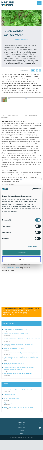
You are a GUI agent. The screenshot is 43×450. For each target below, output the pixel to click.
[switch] (38, 226)
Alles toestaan (21, 253)
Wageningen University (21, 39)
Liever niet (21, 259)
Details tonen (32, 246)
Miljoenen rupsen (9, 403)
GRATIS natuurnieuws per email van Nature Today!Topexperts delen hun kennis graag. (19, 313)
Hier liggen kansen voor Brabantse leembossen (18, 374)
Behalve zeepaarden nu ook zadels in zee (16, 334)
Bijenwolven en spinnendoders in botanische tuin (18, 344)
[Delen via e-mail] (40, 70)
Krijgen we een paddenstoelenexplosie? (15, 329)
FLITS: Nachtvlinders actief (11, 398)
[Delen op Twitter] (34, 70)
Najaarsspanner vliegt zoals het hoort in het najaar (19, 407)
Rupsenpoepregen (9, 394)
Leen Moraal (10, 268)
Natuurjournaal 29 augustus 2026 (14, 363)
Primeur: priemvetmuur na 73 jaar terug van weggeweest (20, 353)
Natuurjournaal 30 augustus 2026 (14, 348)
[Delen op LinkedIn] (37, 70)
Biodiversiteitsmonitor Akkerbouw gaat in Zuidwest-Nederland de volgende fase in (19, 368)
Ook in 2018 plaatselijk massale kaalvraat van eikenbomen (21, 390)
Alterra (17, 268)
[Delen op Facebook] (32, 70)
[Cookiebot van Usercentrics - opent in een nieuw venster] (32, 189)
